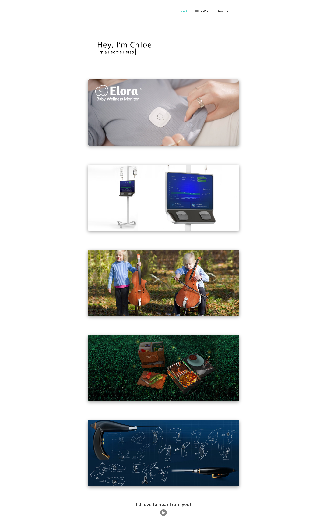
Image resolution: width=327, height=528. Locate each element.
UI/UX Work (202, 11)
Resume (222, 11)
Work (184, 11)
